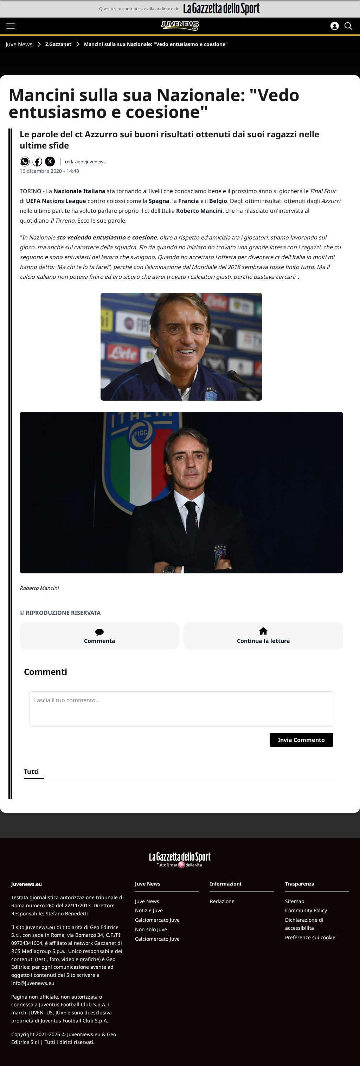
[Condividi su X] (50, 161)
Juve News (19, 44)
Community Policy (306, 910)
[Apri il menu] (10, 26)
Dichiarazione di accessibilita (304, 923)
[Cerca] (349, 26)
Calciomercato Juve (157, 919)
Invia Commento (301, 740)
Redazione (222, 901)
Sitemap (294, 901)
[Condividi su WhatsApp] (25, 161)
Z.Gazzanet (58, 44)
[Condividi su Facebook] (37, 161)
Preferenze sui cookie (310, 937)
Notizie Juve (149, 910)
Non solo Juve (151, 929)
